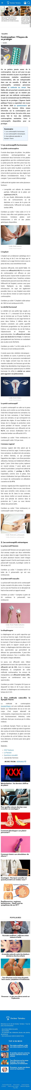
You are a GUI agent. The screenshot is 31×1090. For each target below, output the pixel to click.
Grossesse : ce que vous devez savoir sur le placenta (20, 1068)
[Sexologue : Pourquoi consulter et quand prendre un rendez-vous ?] (15, 868)
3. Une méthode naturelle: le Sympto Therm (13, 137)
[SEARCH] (28, 3)
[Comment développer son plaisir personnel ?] (15, 820)
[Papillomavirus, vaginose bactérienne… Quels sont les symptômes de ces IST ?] (15, 891)
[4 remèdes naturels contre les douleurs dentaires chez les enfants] (15, 946)
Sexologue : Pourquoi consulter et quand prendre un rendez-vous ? (14, 879)
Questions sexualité (11, 755)
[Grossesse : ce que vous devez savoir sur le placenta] (15, 988)
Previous (1, 16)
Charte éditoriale (6, 1084)
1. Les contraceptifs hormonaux (14, 131)
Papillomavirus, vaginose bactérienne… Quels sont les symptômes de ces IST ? (12, 903)
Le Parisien (7, 753)
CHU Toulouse (9, 750)
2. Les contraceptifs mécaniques (14, 134)
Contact (3, 1086)
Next (30, 16)
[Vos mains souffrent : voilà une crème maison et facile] (15, 927)
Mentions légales (25, 1086)
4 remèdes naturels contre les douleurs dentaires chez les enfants (20, 1054)
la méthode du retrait (17, 87)
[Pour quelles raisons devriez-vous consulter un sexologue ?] (15, 797)
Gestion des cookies (13, 1086)
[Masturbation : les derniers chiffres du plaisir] (15, 773)
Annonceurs (16, 1084)
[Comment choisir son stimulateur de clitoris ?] (15, 844)
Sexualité (21, 761)
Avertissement (25, 1084)
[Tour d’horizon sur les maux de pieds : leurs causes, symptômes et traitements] (15, 967)
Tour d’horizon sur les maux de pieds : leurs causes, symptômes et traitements (19, 1062)
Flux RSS (15, 1087)
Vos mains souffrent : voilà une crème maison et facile (19, 1046)
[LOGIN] (25, 3)
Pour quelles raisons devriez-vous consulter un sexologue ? (14, 808)
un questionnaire (20, 105)
